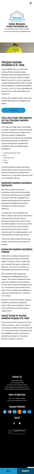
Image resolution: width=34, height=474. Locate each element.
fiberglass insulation (14, 80)
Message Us (25, 471)
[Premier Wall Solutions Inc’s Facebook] (14, 423)
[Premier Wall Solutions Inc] (17, 16)
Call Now (13, 110)
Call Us (8, 471)
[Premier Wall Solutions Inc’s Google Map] (19, 423)
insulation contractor (9, 88)
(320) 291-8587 (22, 385)
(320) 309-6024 (19, 382)
